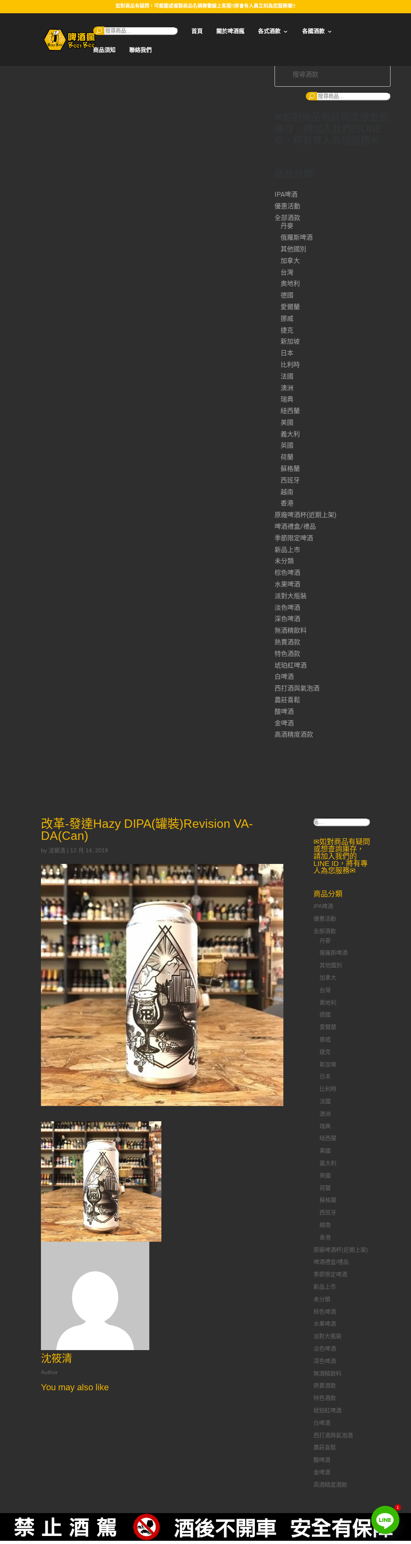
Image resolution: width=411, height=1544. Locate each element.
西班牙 (290, 480)
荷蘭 (287, 457)
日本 (287, 353)
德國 (287, 295)
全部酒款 (287, 218)
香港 (287, 503)
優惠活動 (287, 206)
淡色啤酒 (287, 607)
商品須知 (104, 50)
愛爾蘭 (290, 307)
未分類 (284, 561)
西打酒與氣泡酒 (297, 688)
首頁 (197, 31)
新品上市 (287, 550)
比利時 (290, 365)
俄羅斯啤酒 (297, 237)
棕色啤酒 (287, 572)
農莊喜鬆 (287, 700)
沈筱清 (57, 850)
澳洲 (287, 388)
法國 (287, 376)
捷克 (287, 330)
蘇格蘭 (290, 469)
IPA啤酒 (286, 194)
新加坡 (290, 341)
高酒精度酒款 (294, 734)
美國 (287, 422)
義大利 (290, 434)
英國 (287, 445)
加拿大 (290, 261)
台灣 (287, 272)
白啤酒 (284, 676)
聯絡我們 (140, 50)
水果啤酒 (287, 584)
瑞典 (287, 399)
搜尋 (98, 30)
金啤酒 (284, 723)
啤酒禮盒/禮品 (295, 526)
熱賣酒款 (287, 642)
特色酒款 (287, 654)
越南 (287, 492)
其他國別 (293, 249)
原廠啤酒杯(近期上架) (305, 515)
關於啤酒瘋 (230, 31)
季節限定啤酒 (294, 538)
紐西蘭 (290, 411)
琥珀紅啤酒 (291, 665)
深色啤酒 (287, 619)
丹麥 (287, 226)
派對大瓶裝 (291, 596)
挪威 (287, 318)
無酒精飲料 (291, 630)
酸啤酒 (284, 711)
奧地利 (290, 283)
